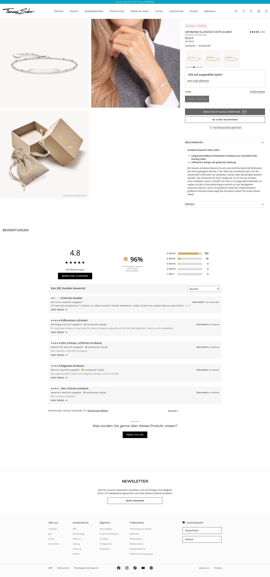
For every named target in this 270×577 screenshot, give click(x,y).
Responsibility (106, 529)
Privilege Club (106, 543)
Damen (58, 11)
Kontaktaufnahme (137, 548)
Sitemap (218, 568)
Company (52, 529)
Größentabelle (257, 91)
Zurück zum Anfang (97, 410)
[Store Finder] (251, 11)
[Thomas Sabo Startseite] (18, 11)
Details (189, 204)
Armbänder (205, 45)
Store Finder (53, 543)
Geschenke (176, 11)
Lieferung (77, 548)
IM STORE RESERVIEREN (225, 119)
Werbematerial (136, 543)
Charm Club (117, 11)
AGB (50, 568)
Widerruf (76, 539)
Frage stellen (135, 434)
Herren (74, 11)
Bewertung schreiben (75, 276)
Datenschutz (63, 568)
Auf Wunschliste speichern (227, 127)
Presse (51, 539)
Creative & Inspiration (109, 534)
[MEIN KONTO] (258, 11)
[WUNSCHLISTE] (244, 11)
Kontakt (76, 553)
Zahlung (76, 543)
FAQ (74, 529)
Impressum (204, 568)
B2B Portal (134, 534)
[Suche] (236, 11)
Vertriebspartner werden (140, 529)
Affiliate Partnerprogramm (141, 553)
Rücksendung (78, 534)
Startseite (190, 45)
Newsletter (104, 548)
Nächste (173, 410)
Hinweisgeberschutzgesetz (86, 568)
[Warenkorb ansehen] (266, 11)
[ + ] (188, 305)
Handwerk (104, 539)
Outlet (194, 11)
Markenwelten (136, 539)
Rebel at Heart (140, 11)
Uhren (159, 11)
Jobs (50, 534)
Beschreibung (194, 142)
